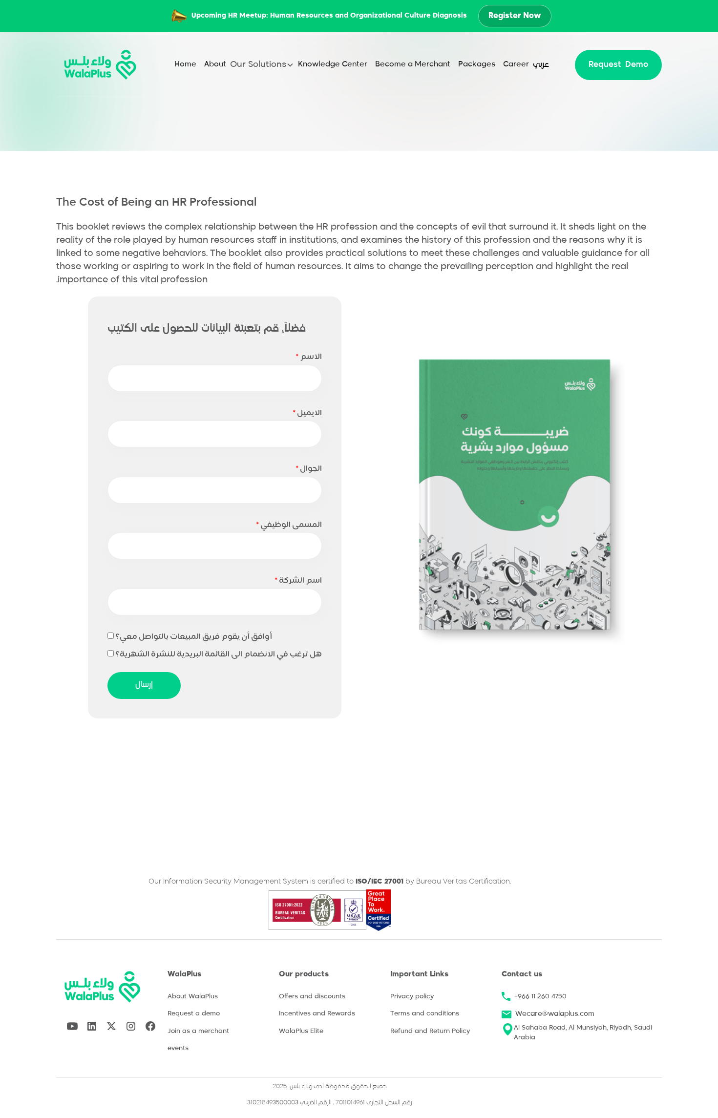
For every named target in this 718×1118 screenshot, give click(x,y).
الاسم (309, 357)
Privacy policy (412, 996)
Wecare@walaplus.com (554, 1014)
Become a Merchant (412, 64)
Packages (476, 64)
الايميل (307, 413)
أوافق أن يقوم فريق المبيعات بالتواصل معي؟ (193, 637)
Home (185, 64)
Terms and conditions (424, 1014)
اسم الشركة (298, 580)
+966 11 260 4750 (540, 996)
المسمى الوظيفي (289, 525)
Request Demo (618, 65)
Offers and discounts (312, 996)
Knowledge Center (332, 64)
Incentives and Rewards (317, 1014)
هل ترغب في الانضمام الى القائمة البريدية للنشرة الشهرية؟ (218, 654)
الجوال (309, 469)
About (215, 64)
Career (516, 64)
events (178, 1048)
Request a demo (194, 1014)
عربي (541, 65)
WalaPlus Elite (301, 1031)
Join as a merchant (198, 1031)
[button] (262, 65)
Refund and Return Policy (430, 1031)
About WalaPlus (193, 996)
